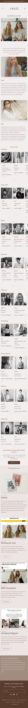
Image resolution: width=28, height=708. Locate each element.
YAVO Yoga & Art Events (11, 700)
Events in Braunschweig (7, 378)
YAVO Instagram (11, 456)
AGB (23, 702)
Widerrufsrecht (15, 704)
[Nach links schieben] (11, 180)
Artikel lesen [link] (6, 556)
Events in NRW (5, 208)
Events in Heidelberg (6, 345)
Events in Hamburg (6, 174)
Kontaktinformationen (15, 702)
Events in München (5, 315)
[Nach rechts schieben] (16, 180)
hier (2, 671)
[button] (2, 8)
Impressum (8, 702)
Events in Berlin (6, 245)
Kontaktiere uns (14, 462)
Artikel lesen (6, 601)
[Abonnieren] (23, 691)
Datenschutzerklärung (21, 700)
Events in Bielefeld (6, 279)
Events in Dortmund (6, 444)
